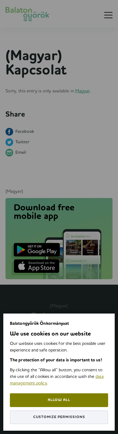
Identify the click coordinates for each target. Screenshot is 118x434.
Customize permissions (59, 417)
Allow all (59, 400)
